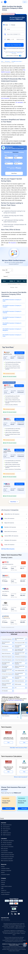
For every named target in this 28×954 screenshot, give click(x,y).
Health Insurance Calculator (7, 854)
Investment (5, 830)
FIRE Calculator (18, 684)
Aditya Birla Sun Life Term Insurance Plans (8, 738)
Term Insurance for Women (6, 643)
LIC (15, 687)
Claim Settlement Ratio (19, 670)
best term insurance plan (15, 700)
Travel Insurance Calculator (7, 856)
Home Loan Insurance (19, 680)
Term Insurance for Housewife (6, 663)
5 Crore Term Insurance (7, 659)
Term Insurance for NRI (19, 642)
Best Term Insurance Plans (20, 747)
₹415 (23, 603)
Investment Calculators (8, 840)
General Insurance (7, 824)
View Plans (14, 173)
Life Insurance (7, 61)
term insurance (5, 98)
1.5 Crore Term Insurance (5, 677)
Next (16, 287)
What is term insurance (20, 777)
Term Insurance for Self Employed (6, 670)
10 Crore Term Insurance (7, 674)
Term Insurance (5, 646)
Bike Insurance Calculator (7, 860)
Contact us (3, 890)
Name (4, 281)
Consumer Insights (5, 874)
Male (6, 25)
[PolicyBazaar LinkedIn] (15, 913)
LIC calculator (19, 102)
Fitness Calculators (7, 842)
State (18, 281)
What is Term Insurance (7, 656)
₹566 (23, 617)
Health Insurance (7, 832)
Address (11, 281)
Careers (3, 884)
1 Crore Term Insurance (7, 639)
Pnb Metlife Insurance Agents (17, 61)
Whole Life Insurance (6, 653)
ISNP (2, 888)
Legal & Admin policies (6, 886)
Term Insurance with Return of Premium (19, 650)
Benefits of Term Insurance (18, 663)
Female (13, 25)
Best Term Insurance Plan (19, 639)
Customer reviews (5, 868)
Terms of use (19, 52)
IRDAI (2, 919)
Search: (6, 276)
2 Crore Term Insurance (20, 659)
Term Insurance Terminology (5, 667)
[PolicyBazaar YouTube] (18, 913)
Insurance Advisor (5, 680)
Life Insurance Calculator (20, 656)
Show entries (5, 271)
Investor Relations (5, 894)
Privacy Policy (13, 52)
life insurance (12, 242)
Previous (12, 287)
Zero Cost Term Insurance (18, 677)
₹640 (23, 576)
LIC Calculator (5, 690)
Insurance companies (6, 870)
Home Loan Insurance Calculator (6, 684)
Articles (3, 866)
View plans (8, 808)
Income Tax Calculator (6, 844)
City (24, 281)
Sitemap (3, 882)
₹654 (23, 563)
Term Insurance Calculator (18, 646)
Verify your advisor (5, 892)
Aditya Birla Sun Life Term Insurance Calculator (8, 767)
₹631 (23, 589)
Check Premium (19, 352)
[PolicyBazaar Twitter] (12, 913)
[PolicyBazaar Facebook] (8, 913)
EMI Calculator (5, 687)
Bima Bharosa (7, 919)
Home (2, 61)
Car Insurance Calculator (7, 858)
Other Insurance (6, 834)
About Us (3, 880)
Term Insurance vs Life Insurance (19, 653)
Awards (3, 872)
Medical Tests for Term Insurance (19, 667)
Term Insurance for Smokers (19, 674)
